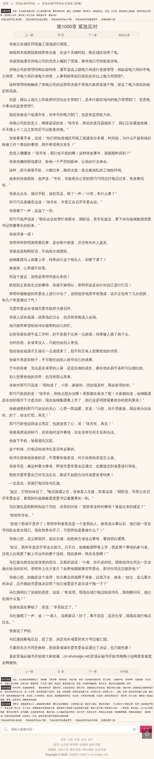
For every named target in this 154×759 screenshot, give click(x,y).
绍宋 (129, 683)
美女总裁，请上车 (12, 707)
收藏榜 (84, 744)
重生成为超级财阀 (117, 683)
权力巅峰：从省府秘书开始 (32, 711)
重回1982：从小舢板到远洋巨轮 (61, 711)
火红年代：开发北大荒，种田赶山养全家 (95, 711)
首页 (6, 3)
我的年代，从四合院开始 (64, 687)
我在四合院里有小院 (13, 691)
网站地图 (88, 749)
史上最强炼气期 (44, 11)
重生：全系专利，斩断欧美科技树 (21, 699)
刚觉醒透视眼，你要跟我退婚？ (129, 711)
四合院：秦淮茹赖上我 (65, 683)
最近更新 (75, 749)
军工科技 (107, 679)
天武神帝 (129, 679)
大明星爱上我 (77, 703)
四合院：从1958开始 (35, 695)
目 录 (61, 671)
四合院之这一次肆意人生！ (103, 691)
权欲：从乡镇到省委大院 (24, 11)
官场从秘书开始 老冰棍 (11, 19)
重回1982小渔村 (114, 687)
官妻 (59, 691)
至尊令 (16, 703)
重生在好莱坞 (12, 711)
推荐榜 (74, 744)
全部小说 (63, 749)
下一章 (92, 35)
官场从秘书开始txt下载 (61, 19)
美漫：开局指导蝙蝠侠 (87, 683)
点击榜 (64, 744)
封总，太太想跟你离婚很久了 (26, 679)
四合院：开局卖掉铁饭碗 (84, 695)
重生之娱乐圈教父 (61, 703)
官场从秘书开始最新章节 (86, 19)
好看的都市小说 (108, 19)
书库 (63, 739)
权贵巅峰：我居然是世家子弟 (76, 691)
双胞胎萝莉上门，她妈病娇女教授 (36, 703)
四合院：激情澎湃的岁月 (108, 695)
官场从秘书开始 (25, 3)
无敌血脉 (139, 679)
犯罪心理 (24, 683)
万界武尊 (53, 679)
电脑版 (52, 749)
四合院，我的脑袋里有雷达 (59, 695)
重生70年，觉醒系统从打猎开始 (91, 687)
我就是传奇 (41, 15)
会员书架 (100, 749)
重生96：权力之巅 (26, 15)
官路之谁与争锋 (11, 683)
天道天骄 (73, 679)
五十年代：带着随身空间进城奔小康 (38, 707)
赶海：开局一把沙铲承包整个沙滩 (132, 691)
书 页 (61, 35)
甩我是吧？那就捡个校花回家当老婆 (73, 707)
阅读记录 (124, 35)
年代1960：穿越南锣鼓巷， (25, 687)
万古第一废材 (47, 683)
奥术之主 (103, 683)
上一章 (29, 35)
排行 (90, 739)
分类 (70, 739)
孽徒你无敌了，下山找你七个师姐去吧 (116, 703)
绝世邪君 (63, 679)
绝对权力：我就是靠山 (93, 11)
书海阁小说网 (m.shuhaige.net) (88, 754)
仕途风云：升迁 (29, 715)
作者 (77, 739)
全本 (84, 739)
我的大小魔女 (91, 703)
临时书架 (94, 744)
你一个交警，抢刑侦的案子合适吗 (39, 691)
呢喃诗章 (34, 683)
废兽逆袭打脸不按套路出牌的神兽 (53, 715)
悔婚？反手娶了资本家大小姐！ (105, 707)
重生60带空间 (59, 11)
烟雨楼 (44, 679)
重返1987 (53, 15)
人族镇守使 (118, 679)
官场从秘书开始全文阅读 (57, 3)
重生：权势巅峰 (74, 11)
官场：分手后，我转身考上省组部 (120, 11)
